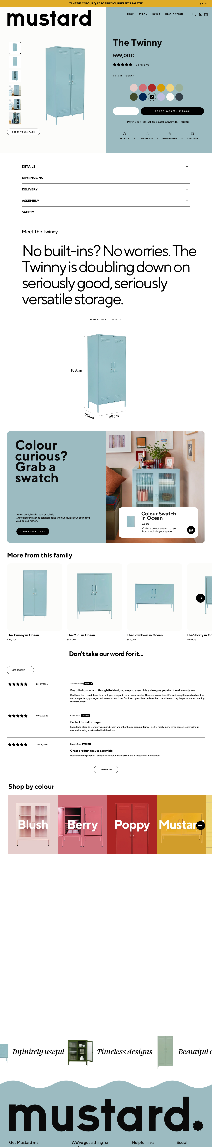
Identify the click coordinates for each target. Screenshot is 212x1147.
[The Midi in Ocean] (94, 597)
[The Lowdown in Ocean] (154, 597)
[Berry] (82, 824)
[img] (17, 684)
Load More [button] (106, 769)
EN (202, 3)
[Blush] (33, 824)
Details (28, 166)
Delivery (30, 189)
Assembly (30, 201)
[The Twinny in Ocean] (34, 597)
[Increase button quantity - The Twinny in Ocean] (134, 111)
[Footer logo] (106, 1114)
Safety (28, 212)
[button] (130, 14)
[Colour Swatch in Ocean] (130, 517)
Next (200, 598)
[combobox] (204, 3)
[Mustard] (181, 824)
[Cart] (206, 14)
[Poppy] (132, 824)
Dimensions (32, 178)
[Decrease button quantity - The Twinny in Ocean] (118, 111)
